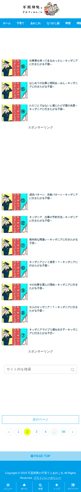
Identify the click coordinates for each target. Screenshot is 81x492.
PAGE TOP (41, 456)
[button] (73, 370)
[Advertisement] (40, 42)
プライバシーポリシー (47, 477)
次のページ (40, 419)
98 (63, 431)
